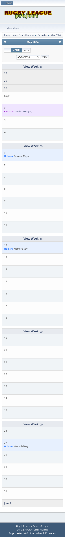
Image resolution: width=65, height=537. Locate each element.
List (7, 50)
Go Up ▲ (44, 526)
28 (5, 73)
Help (18, 526)
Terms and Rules (30, 526)
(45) (23, 111)
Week (26, 50)
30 (5, 88)
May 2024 (32, 42)
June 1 (7, 503)
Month (17, 50)
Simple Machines (41, 530)
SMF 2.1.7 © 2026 (24, 530)
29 (5, 80)
